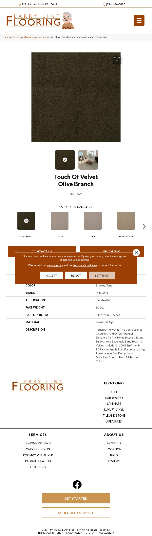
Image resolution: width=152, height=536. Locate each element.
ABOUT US (114, 434)
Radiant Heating (38, 461)
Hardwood (114, 398)
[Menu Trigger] (139, 20)
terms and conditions (85, 265)
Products (44, 37)
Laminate (114, 403)
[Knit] (92, 221)
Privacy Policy (73, 532)
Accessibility (106, 532)
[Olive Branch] (26, 221)
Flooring (17, 37)
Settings (102, 275)
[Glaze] (59, 221)
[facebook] (77, 484)
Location (114, 449)
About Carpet (30, 37)
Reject (76, 275)
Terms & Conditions (49, 532)
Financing (112, 251)
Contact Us (41, 251)
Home (7, 37)
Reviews (114, 461)
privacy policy (55, 265)
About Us (114, 443)
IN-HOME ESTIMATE (38, 443)
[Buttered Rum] (126, 221)
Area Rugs (114, 421)
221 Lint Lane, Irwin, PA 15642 (39, 4)
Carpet (114, 392)
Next (123, 158)
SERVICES (38, 434)
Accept (51, 275)
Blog (114, 455)
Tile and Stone (114, 415)
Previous (28, 158)
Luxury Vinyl (114, 409)
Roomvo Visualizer (38, 455)
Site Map (90, 532)
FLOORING (114, 383)
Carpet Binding (38, 449)
